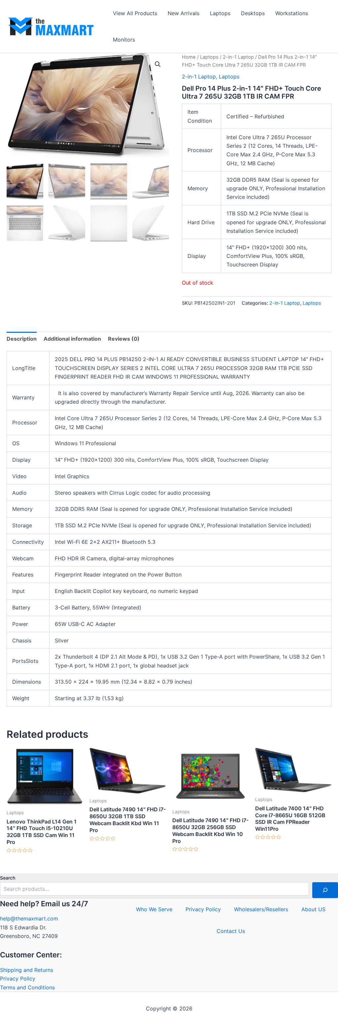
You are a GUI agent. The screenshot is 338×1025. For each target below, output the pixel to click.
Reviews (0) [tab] (124, 338)
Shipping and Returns (26, 970)
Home (189, 57)
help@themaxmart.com (29, 918)
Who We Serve (154, 909)
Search (7, 878)
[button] (158, 64)
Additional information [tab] (72, 338)
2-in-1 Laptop (238, 57)
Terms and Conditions (27, 987)
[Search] (325, 890)
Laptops (220, 13)
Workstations (291, 13)
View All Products (135, 13)
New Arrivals (183, 13)
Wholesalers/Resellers (261, 909)
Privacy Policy (17, 978)
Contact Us (231, 931)
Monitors (124, 39)
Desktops (253, 13)
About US (313, 909)
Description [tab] (22, 338)
